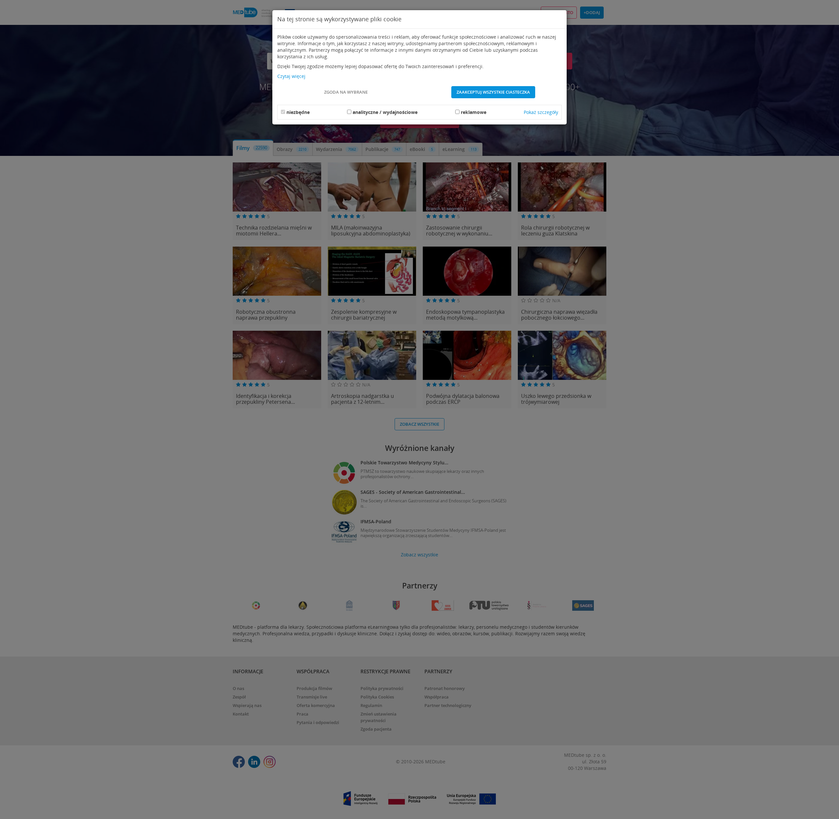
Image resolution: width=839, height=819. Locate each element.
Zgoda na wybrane (346, 92)
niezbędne (298, 112)
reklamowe (473, 112)
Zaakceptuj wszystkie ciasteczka (493, 92)
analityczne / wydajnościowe (385, 112)
